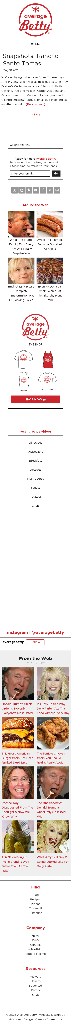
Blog (36, 114)
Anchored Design (21, 1019)
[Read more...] (35, 104)
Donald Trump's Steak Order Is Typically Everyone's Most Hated (17, 708)
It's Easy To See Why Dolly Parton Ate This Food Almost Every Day (53, 708)
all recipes (35, 442)
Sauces (35, 487)
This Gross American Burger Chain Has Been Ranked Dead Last (17, 758)
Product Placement (35, 953)
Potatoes (36, 496)
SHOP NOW (34, 399)
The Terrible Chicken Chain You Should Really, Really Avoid (51, 758)
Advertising (35, 949)
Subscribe (35, 912)
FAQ (35, 940)
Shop (35, 994)
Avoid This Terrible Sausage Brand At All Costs (50, 244)
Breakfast (35, 460)
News (35, 935)
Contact (35, 944)
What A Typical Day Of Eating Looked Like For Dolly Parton (53, 862)
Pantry (35, 990)
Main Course (35, 478)
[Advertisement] (34, 568)
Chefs (35, 505)
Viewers (35, 976)
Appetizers (35, 451)
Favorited (35, 985)
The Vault (35, 908)
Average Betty (35, 20)
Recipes (35, 899)
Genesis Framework (48, 1019)
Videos (35, 903)
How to (35, 981)
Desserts (35, 469)
